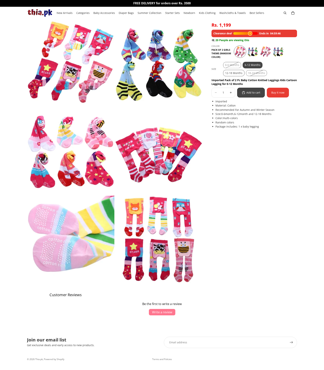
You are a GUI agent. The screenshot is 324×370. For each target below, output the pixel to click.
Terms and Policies (162, 359)
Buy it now (277, 92)
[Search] (285, 13)
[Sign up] (291, 342)
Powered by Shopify (54, 359)
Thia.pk (39, 359)
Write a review (162, 312)
